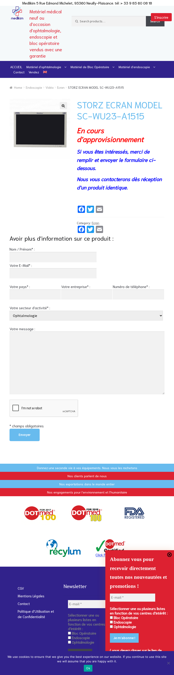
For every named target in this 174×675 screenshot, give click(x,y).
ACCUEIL (16, 67)
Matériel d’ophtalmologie (43, 67)
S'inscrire (161, 17)
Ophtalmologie (124, 626)
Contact (18, 72)
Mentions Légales (31, 596)
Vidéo (50, 87)
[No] (168, 663)
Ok (88, 668)
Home (18, 87)
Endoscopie (34, 87)
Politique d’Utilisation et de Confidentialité (36, 614)
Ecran (61, 87)
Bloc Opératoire (125, 617)
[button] (63, 105)
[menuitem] (45, 72)
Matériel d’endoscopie (134, 67)
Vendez (34, 72)
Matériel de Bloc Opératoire (89, 67)
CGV (21, 588)
